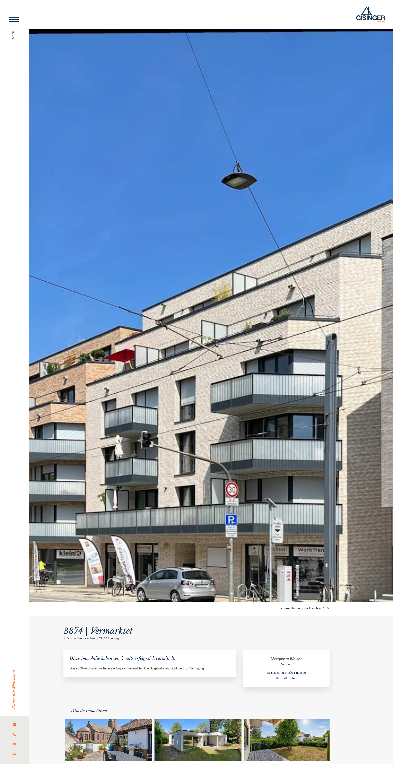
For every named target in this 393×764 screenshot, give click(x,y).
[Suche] (14, 754)
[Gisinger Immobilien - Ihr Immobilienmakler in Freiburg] (370, 14)
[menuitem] (14, 724)
